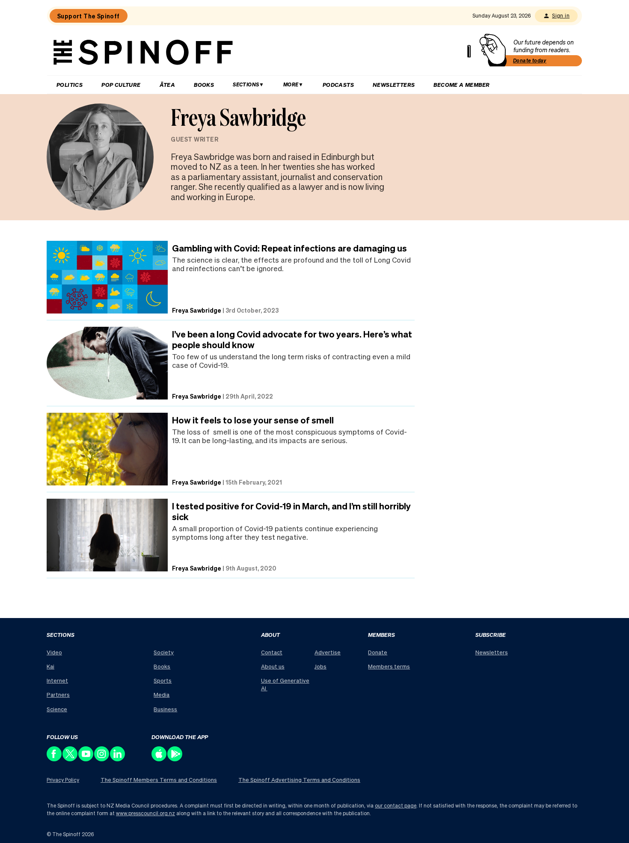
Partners (58, 694)
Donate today (529, 60)
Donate (377, 652)
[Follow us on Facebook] (54, 759)
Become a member (461, 84)
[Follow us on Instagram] (102, 759)
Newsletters (394, 84)
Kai (50, 666)
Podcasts (338, 84)
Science (57, 709)
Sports (163, 680)
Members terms (389, 666)
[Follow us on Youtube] (86, 759)
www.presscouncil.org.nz (145, 813)
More (291, 84)
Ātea (167, 84)
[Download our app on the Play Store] (175, 759)
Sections (246, 84)
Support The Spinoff (88, 16)
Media (161, 694)
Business (165, 709)
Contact (271, 652)
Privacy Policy (63, 780)
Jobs (320, 666)
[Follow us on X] (70, 759)
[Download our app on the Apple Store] (159, 759)
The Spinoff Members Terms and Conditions (159, 779)
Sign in (561, 15)
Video (54, 652)
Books (204, 84)
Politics (69, 84)
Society (164, 652)
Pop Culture (120, 84)
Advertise (327, 652)
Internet (57, 680)
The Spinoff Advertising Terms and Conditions (299, 779)
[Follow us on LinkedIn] (118, 759)
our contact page (395, 805)
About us (273, 666)
